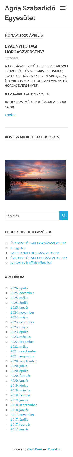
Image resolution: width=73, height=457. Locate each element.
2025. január (19, 307)
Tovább (10, 115)
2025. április (19, 302)
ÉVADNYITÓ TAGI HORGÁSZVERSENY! (39, 257)
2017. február (20, 424)
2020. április (19, 371)
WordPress (35, 449)
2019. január (19, 400)
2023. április (19, 332)
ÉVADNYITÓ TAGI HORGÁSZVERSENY (38, 243)
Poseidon (54, 449)
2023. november (22, 322)
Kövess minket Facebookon (32, 137)
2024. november (22, 312)
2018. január (19, 409)
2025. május (19, 297)
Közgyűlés (18, 248)
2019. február (20, 395)
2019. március (21, 390)
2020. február (20, 375)
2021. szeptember (24, 351)
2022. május (19, 346)
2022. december (22, 341)
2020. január (19, 380)
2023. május (19, 327)
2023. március (21, 336)
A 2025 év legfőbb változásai (31, 262)
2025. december (22, 293)
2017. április (19, 419)
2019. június (19, 385)
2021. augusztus (22, 356)
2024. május (19, 317)
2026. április (19, 288)
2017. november (22, 414)
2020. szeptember (24, 361)
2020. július (19, 366)
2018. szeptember (24, 405)
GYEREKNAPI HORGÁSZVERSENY (35, 253)
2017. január (19, 429)
